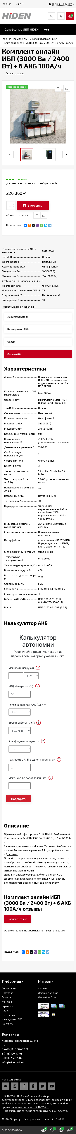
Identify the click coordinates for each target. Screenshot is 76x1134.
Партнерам (8, 1014)
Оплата (6, 997)
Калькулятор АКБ (12, 1019)
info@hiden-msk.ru (13, 1062)
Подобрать (18, 799)
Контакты (7, 1023)
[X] (33, 225)
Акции (5, 1010)
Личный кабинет (48, 997)
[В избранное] (36, 215)
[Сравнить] (43, 215)
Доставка (12, 854)
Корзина (43, 988)
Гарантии (7, 1006)
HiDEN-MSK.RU (10, 1096)
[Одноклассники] (29, 225)
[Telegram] (49, 225)
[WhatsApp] (41, 225)
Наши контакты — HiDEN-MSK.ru (30, 1107)
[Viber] (37, 225)
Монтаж (7, 1001)
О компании (9, 988)
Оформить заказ (48, 992)
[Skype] (45, 225)
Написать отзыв (17, 918)
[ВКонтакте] (25, 225)
